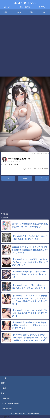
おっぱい (7, 7)
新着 (3, 383)
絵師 (6, 12)
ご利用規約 (5, 398)
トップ (3, 378)
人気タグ (4, 388)
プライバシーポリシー (10, 403)
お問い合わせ (6, 408)
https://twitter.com (43, 154)
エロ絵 (19, 12)
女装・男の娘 (25, 7)
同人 (43, 12)
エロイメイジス (25, 3)
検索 (3, 393)
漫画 (31, 12)
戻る (25, 178)
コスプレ (42, 7)
